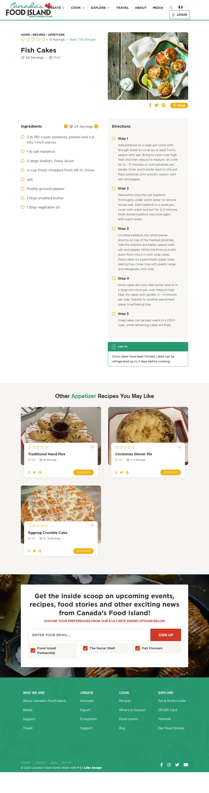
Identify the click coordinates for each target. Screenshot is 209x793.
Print (57, 57)
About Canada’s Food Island (44, 700)
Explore (98, 7)
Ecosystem (88, 719)
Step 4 (123, 278)
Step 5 (123, 313)
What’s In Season (132, 710)
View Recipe (83, 472)
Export (85, 710)
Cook (76, 7)
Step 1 (123, 138)
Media (158, 7)
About (141, 7)
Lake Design (93, 768)
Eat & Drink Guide (172, 700)
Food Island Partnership (46, 650)
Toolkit (26, 762)
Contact (40, 762)
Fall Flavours (152, 648)
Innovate (87, 700)
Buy (122, 728)
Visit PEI (66, 762)
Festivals (164, 719)
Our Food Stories (171, 728)
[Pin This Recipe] (163, 105)
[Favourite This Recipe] (114, 38)
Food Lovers (128, 719)
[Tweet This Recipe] (157, 105)
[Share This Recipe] (150, 105)
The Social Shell (102, 648)
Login (182, 14)
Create (54, 7)
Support (29, 719)
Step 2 (123, 188)
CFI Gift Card (167, 710)
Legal (54, 762)
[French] (181, 10)
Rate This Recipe (83, 39)
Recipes (125, 700)
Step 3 (123, 228)
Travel (122, 7)
